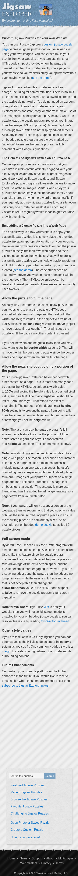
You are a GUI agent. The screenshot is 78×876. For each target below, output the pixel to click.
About (50, 858)
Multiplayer (65, 858)
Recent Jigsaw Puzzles (26, 792)
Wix (46, 607)
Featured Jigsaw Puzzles (27, 785)
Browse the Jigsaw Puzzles (29, 799)
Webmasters (28, 863)
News (23, 858)
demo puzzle (43, 524)
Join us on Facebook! (25, 837)
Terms (59, 863)
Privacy (46, 863)
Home (11, 858)
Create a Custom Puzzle (27, 829)
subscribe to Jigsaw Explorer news (25, 685)
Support (37, 858)
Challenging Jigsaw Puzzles (30, 813)
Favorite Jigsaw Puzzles (27, 806)
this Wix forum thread (55, 621)
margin (6, 651)
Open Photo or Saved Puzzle (30, 822)
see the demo (41, 77)
